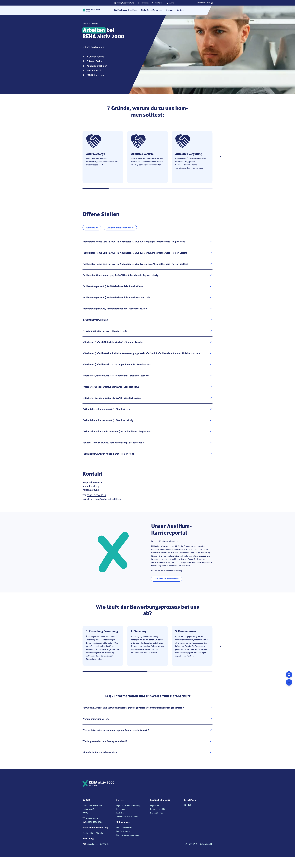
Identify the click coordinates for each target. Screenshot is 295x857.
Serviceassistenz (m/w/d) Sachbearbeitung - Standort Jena (113, 442)
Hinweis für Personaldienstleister (100, 752)
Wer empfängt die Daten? (96, 718)
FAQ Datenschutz (95, 75)
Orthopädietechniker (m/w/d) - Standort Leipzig (108, 420)
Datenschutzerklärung (159, 809)
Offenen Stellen (95, 61)
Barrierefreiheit (156, 813)
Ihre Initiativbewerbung (95, 319)
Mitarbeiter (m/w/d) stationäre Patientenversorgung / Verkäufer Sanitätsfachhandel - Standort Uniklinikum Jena (141, 353)
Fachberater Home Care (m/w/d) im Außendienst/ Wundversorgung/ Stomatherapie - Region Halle (134, 241)
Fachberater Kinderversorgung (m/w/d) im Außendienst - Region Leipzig (120, 275)
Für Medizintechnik (124, 831)
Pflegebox (120, 809)
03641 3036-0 (92, 818)
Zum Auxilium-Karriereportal (166, 578)
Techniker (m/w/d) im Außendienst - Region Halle (108, 453)
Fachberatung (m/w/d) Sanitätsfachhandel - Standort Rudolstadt (116, 297)
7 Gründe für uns (95, 56)
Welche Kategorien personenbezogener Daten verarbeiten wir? (116, 730)
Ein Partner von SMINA (203, 2)
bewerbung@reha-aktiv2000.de (105, 499)
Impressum (154, 805)
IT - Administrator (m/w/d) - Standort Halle (105, 330)
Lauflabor (120, 813)
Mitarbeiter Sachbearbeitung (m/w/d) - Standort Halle (111, 386)
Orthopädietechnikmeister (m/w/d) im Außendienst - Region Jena (117, 431)
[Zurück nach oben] (289, 682)
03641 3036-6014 (96, 495)
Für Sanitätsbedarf (124, 827)
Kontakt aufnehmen (97, 65)
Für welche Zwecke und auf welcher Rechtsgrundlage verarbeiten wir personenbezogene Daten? (133, 707)
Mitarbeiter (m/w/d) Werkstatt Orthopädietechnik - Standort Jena (117, 364)
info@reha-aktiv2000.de (98, 844)
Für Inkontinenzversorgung (127, 835)
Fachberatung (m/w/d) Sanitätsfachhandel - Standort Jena (113, 286)
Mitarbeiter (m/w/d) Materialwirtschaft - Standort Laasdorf (113, 342)
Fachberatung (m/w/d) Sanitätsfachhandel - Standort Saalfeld (115, 308)
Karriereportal (94, 70)
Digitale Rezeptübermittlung (128, 805)
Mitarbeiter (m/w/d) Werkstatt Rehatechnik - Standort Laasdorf (116, 375)
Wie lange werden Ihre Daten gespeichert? (105, 741)
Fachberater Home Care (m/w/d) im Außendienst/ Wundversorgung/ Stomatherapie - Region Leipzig (135, 252)
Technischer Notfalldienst (127, 816)
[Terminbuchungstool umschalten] (289, 674)
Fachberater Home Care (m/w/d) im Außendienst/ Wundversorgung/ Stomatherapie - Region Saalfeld (135, 263)
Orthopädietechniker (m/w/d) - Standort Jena (106, 409)
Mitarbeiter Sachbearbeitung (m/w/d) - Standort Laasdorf (113, 397)
